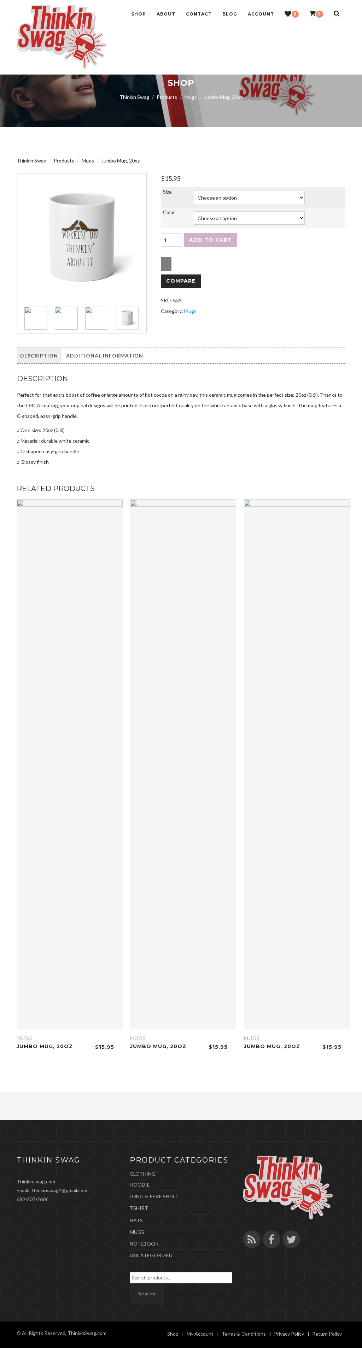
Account (261, 14)
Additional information (104, 356)
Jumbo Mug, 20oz (45, 1046)
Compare (180, 281)
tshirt (139, 1208)
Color (169, 212)
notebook (144, 1244)
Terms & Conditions (244, 1334)
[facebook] (271, 1239)
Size (167, 192)
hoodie (140, 1185)
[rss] (252, 1239)
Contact (199, 14)
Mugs (190, 311)
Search (147, 1293)
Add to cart (210, 240)
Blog (229, 14)
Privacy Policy (289, 1334)
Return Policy (327, 1334)
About (166, 14)
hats (136, 1220)
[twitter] (291, 1239)
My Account (200, 1334)
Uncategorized (151, 1255)
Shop (138, 14)
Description (39, 356)
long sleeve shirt (154, 1196)
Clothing (143, 1174)
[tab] (39, 355)
